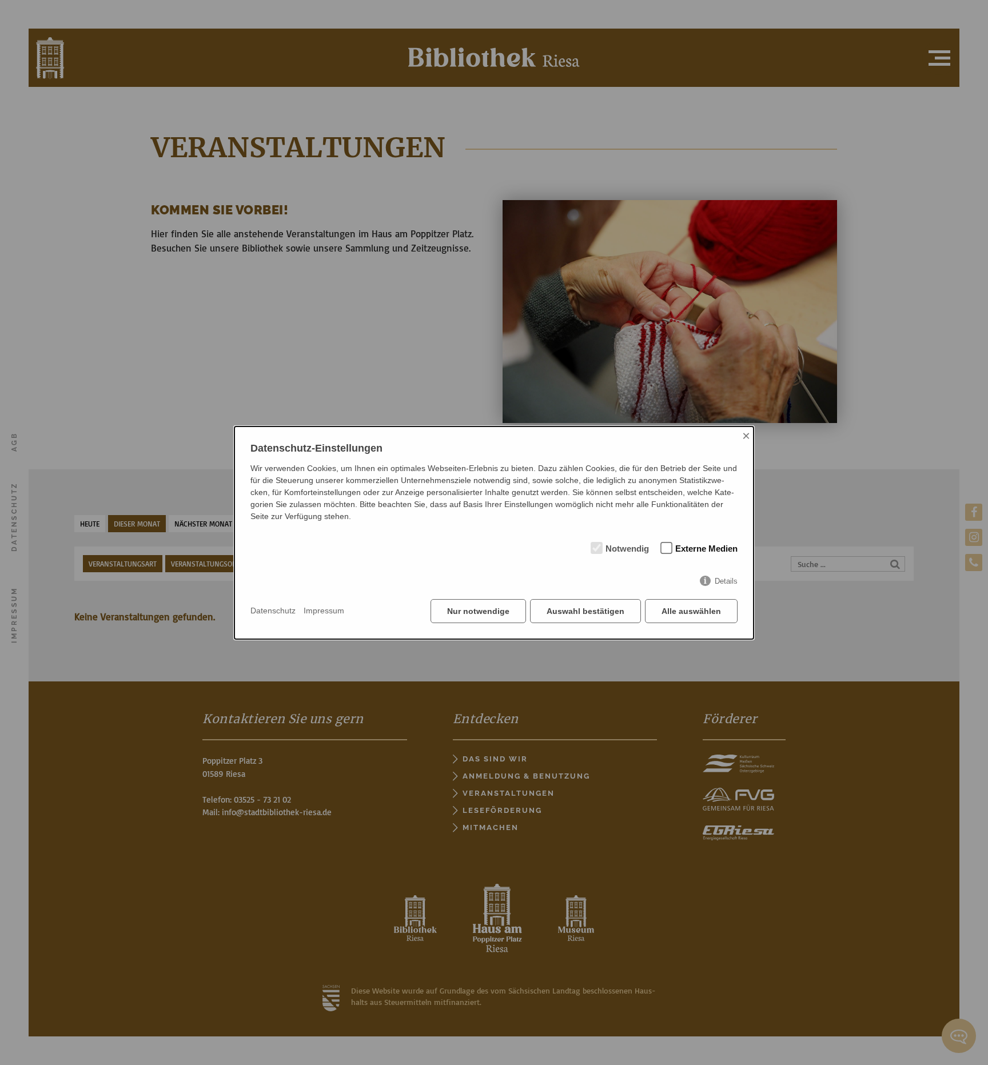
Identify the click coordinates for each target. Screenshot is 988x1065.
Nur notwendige (478, 611)
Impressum (324, 610)
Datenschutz (273, 610)
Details (726, 581)
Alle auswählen (691, 611)
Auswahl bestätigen (585, 611)
